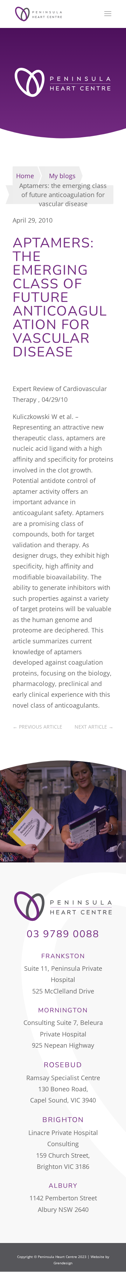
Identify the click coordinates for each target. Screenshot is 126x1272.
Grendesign (63, 1262)
